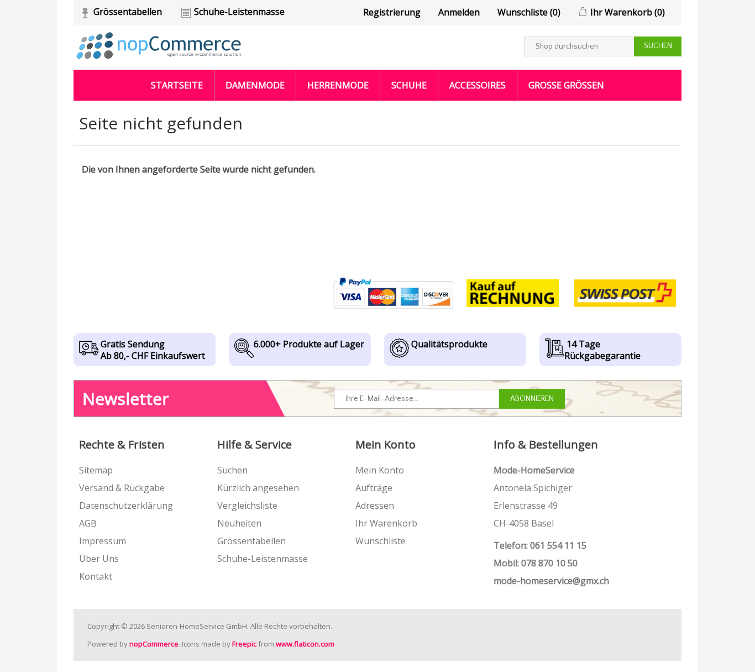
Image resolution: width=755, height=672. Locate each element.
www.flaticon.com (305, 644)
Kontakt (95, 576)
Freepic (244, 644)
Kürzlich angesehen (258, 488)
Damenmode (255, 85)
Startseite (177, 85)
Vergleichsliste (247, 505)
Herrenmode (338, 85)
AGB (88, 523)
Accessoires (477, 85)
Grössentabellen (127, 12)
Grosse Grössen (566, 85)
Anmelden (459, 12)
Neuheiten (239, 523)
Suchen (232, 470)
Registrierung (392, 12)
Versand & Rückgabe (122, 488)
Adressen (374, 505)
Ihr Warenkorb (386, 523)
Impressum (102, 541)
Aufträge (373, 488)
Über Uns (99, 559)
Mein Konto (379, 470)
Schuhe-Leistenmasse (239, 12)
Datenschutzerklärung (126, 505)
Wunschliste (380, 541)
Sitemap (96, 470)
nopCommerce (154, 644)
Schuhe (409, 85)
